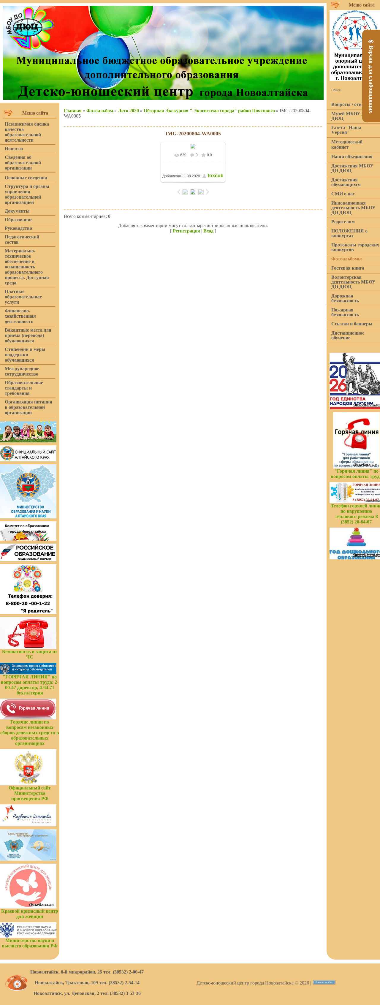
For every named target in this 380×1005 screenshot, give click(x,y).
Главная (73, 110)
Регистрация (186, 230)
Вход (208, 230)
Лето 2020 (128, 110)
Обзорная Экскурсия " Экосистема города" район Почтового (209, 110)
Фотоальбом (99, 110)
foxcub (216, 175)
